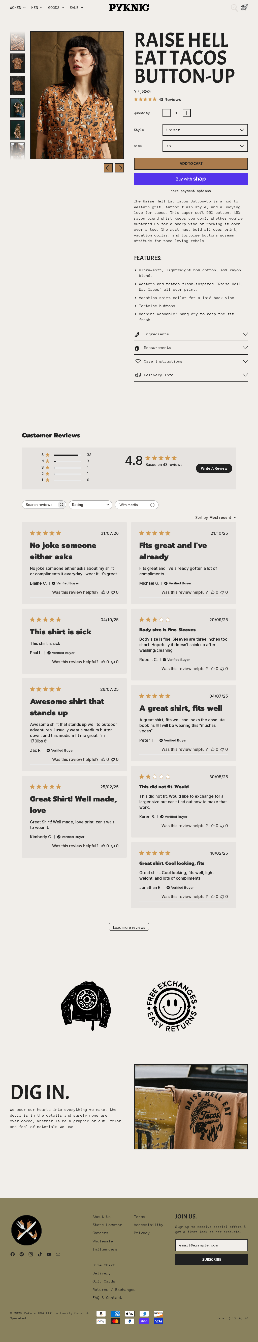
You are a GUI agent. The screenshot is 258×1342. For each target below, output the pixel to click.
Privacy (142, 1233)
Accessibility (149, 1224)
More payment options (191, 191)
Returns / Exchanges (114, 1289)
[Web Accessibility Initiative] (2, 1336)
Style (139, 130)
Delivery (102, 1273)
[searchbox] (39, 505)
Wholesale (103, 1241)
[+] (187, 113)
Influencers (105, 1249)
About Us (102, 1216)
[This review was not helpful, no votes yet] (113, 592)
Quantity (142, 113)
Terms (139, 1216)
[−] (167, 113)
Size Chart (104, 1265)
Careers (101, 1233)
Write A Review (214, 468)
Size (138, 146)
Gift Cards (104, 1281)
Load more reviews (129, 927)
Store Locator (107, 1224)
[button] (234, 7)
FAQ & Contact (107, 1297)
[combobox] (90, 504)
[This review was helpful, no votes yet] (103, 592)
